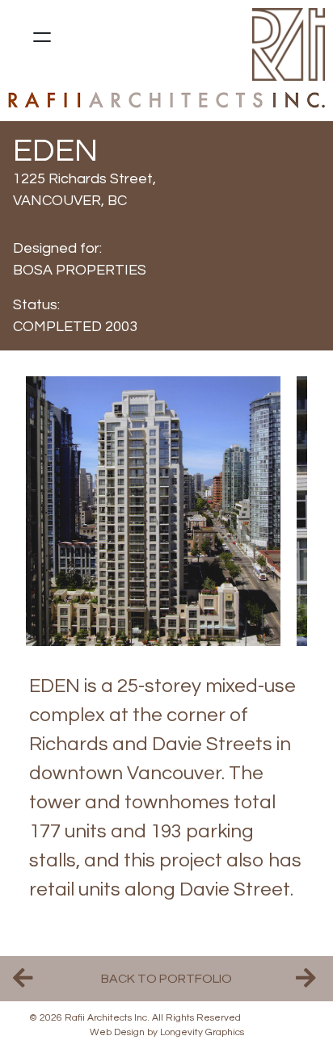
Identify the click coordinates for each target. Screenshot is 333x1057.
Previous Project (25, 978)
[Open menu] (42, 37)
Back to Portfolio (166, 978)
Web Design (117, 1032)
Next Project (308, 978)
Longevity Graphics (202, 1032)
